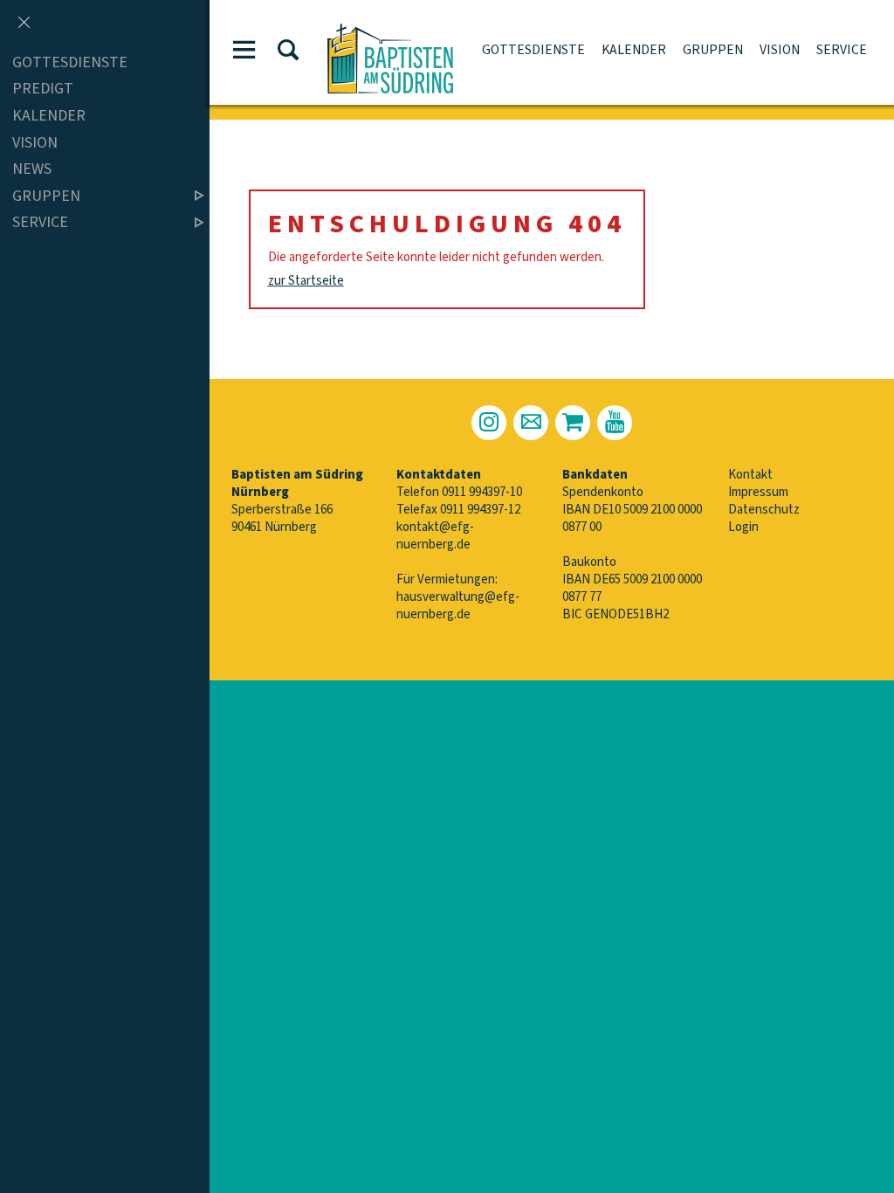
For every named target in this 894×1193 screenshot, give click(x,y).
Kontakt (750, 474)
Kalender (634, 49)
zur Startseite (306, 281)
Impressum (758, 492)
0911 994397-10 (482, 492)
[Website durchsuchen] (288, 53)
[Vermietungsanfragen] (572, 422)
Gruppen (713, 49)
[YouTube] (614, 422)
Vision (780, 49)
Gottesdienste (533, 49)
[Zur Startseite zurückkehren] (390, 32)
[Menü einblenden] (244, 53)
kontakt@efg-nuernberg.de (435, 536)
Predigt (42, 89)
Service (841, 49)
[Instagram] (488, 422)
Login (743, 527)
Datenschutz (764, 509)
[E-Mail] (530, 422)
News (32, 169)
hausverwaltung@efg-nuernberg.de (457, 606)
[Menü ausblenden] (23, 23)
